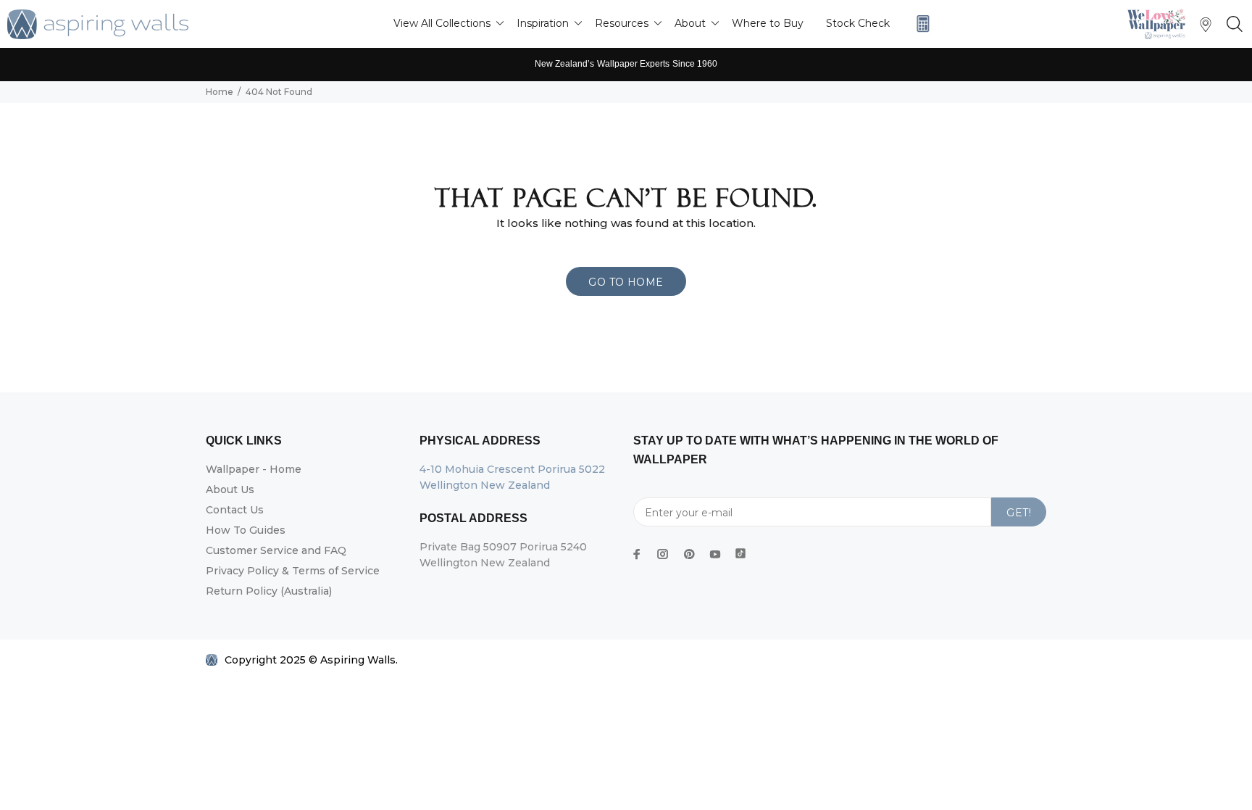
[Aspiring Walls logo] (97, 24)
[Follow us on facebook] (636, 554)
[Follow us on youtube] (715, 554)
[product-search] (1232, 24)
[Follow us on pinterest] (689, 554)
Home (219, 91)
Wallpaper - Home (253, 469)
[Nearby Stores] (1205, 28)
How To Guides (245, 530)
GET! (1018, 512)
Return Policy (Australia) (269, 591)
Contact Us (235, 509)
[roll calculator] (919, 23)
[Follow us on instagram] (663, 554)
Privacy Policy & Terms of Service (293, 570)
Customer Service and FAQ (276, 550)
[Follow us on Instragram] (1160, 23)
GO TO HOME (625, 282)
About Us (230, 489)
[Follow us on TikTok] (740, 550)
